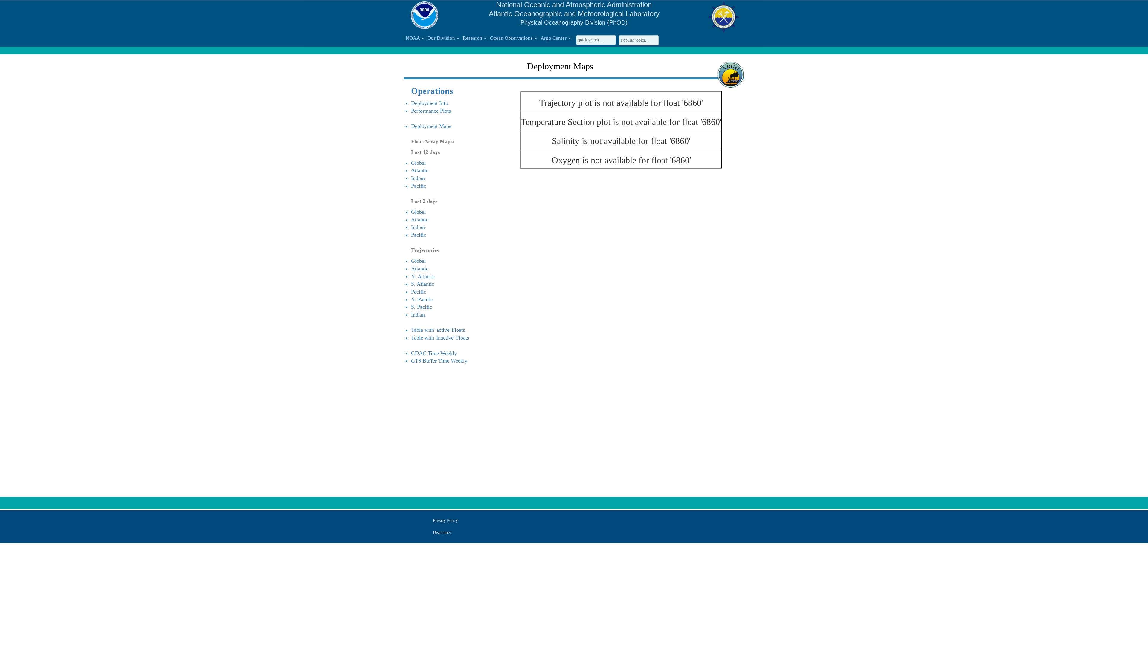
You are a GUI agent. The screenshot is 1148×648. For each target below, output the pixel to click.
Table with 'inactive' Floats (440, 338)
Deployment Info (429, 103)
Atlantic (419, 170)
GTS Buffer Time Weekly (439, 361)
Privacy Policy (445, 520)
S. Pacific (421, 307)
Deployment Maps (431, 126)
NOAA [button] (413, 38)
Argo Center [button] (554, 38)
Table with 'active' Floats (438, 330)
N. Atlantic (423, 276)
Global (418, 163)
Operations (432, 91)
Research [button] (473, 38)
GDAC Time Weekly (434, 353)
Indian (418, 178)
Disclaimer (442, 532)
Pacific (418, 186)
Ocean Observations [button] (512, 38)
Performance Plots (431, 111)
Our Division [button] (442, 38)
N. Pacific (422, 299)
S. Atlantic (422, 284)
